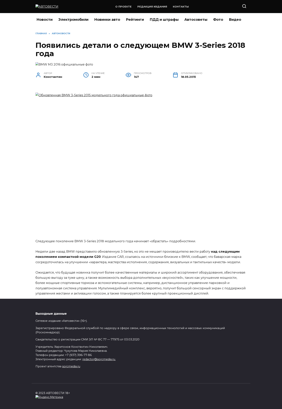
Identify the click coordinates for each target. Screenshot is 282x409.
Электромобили (73, 19)
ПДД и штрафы (164, 19)
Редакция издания (152, 6)
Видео (235, 19)
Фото (218, 19)
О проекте (123, 6)
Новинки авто (107, 19)
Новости (44, 19)
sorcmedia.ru (71, 366)
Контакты (181, 6)
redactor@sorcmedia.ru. (99, 359)
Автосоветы (195, 19)
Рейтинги (135, 19)
